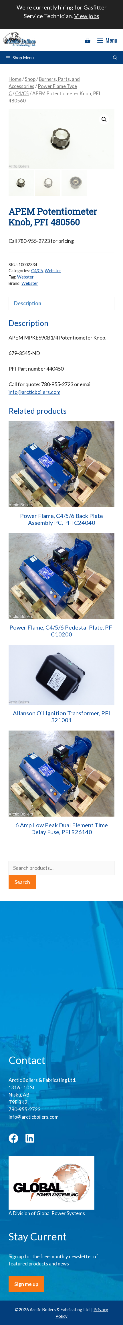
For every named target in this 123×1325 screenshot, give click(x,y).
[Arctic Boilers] (20, 40)
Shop (30, 79)
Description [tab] (27, 303)
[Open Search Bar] (115, 57)
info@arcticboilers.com (34, 392)
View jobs (86, 15)
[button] (104, 119)
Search (22, 882)
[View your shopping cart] (87, 40)
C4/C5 (22, 93)
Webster (53, 270)
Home (15, 79)
